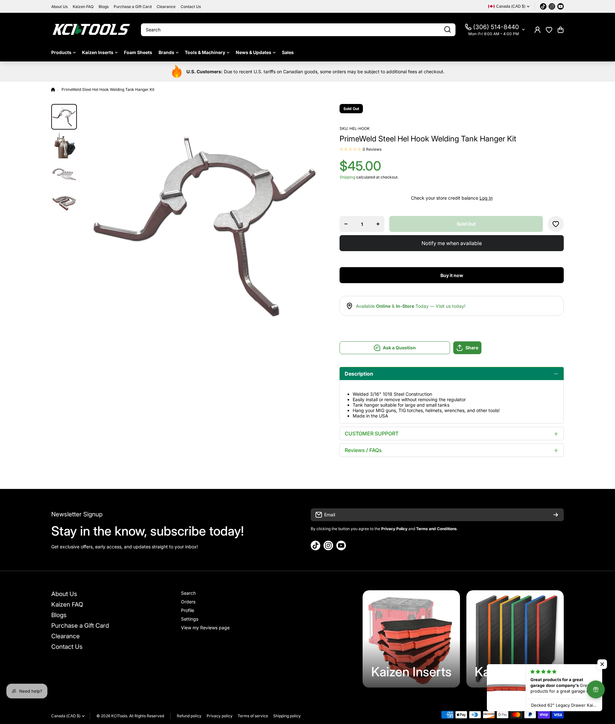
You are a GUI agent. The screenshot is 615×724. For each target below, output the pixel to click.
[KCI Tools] (91, 29)
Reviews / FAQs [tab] (363, 450)
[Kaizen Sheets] (515, 639)
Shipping (347, 177)
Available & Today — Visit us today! (410, 306)
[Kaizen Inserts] (411, 639)
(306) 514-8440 (496, 27)
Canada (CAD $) (65, 716)
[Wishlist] (549, 30)
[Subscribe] (556, 514)
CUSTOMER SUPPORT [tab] (371, 433)
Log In (486, 198)
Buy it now (451, 275)
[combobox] (298, 29)
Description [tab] (359, 373)
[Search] (447, 29)
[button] (560, 30)
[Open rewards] (596, 689)
